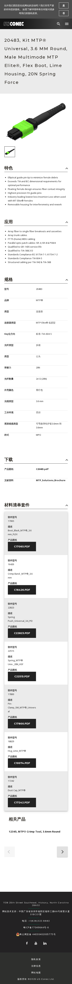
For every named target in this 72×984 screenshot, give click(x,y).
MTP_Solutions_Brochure (50, 480)
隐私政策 (36, 959)
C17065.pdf (22, 546)
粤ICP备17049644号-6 (36, 927)
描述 (10, 526)
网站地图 (36, 972)
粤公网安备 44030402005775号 (38, 934)
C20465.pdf (42, 469)
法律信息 (36, 965)
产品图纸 (12, 539)
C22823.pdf (22, 633)
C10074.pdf (22, 763)
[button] (67, 23)
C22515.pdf (22, 676)
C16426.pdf (22, 589)
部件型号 (12, 517)
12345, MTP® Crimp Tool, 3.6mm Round (34, 831)
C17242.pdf (22, 802)
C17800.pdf (22, 723)
